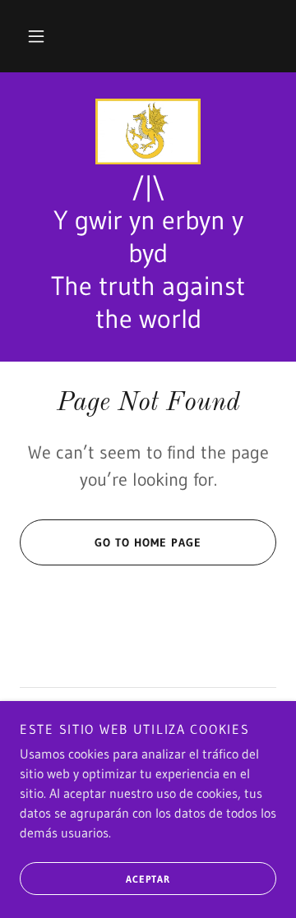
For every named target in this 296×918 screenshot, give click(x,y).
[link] (148, 131)
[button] (36, 36)
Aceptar (148, 879)
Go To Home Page (148, 542)
